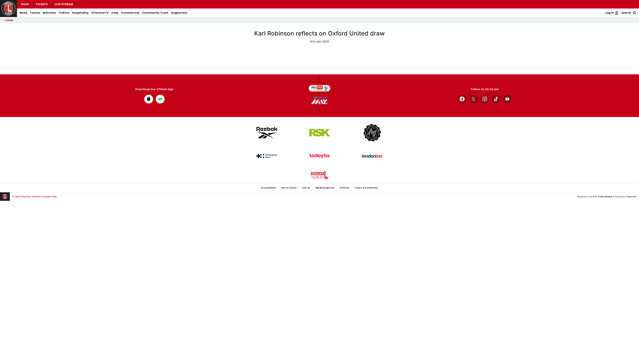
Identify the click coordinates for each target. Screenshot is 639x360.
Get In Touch (289, 187)
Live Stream (64, 4)
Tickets (42, 4)
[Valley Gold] (319, 174)
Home (10, 20)
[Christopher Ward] (266, 156)
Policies (344, 187)
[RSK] (319, 132)
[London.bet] (372, 156)
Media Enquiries (325, 187)
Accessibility (268, 187)
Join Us (306, 187)
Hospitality (80, 13)
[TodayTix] (319, 156)
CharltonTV (100, 13)
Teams (35, 13)
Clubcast (631, 196)
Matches (49, 13)
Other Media (605, 196)
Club (114, 13)
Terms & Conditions (366, 187)
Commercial (130, 13)
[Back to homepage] (8, 8)
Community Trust (155, 13)
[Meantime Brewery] (372, 132)
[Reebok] (266, 132)
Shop (25, 4)
